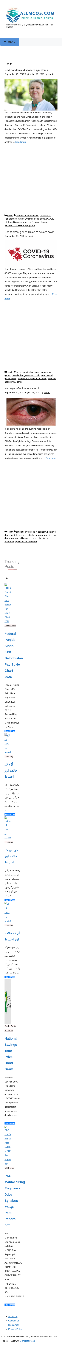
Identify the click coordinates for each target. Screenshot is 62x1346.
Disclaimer (13, 1325)
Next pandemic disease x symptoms (26, 70)
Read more (20, 142)
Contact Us (13, 1320)
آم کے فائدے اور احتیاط (12, 936)
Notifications (10, 625)
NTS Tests (9, 1168)
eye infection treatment (26, 541)
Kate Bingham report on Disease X (25, 222)
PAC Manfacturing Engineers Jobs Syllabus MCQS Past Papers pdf (12, 1200)
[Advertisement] (31, 180)
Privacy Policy (15, 1329)
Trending (9, 756)
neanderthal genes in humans (32, 378)
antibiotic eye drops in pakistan (31, 531)
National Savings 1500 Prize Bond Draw (11, 1054)
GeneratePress (27, 1341)
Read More (10, 731)
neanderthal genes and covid (26, 375)
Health (10, 215)
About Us (12, 1316)
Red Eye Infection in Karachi (22, 388)
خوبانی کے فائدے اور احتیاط (11, 856)
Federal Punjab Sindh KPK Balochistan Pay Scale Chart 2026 (12, 655)
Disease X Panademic (27, 215)
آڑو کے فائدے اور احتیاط (11, 770)
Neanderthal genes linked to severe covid (29, 232)
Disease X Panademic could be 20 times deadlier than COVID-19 (30, 218)
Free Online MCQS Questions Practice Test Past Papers (30, 25)
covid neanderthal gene (27, 372)
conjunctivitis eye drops (22, 538)
